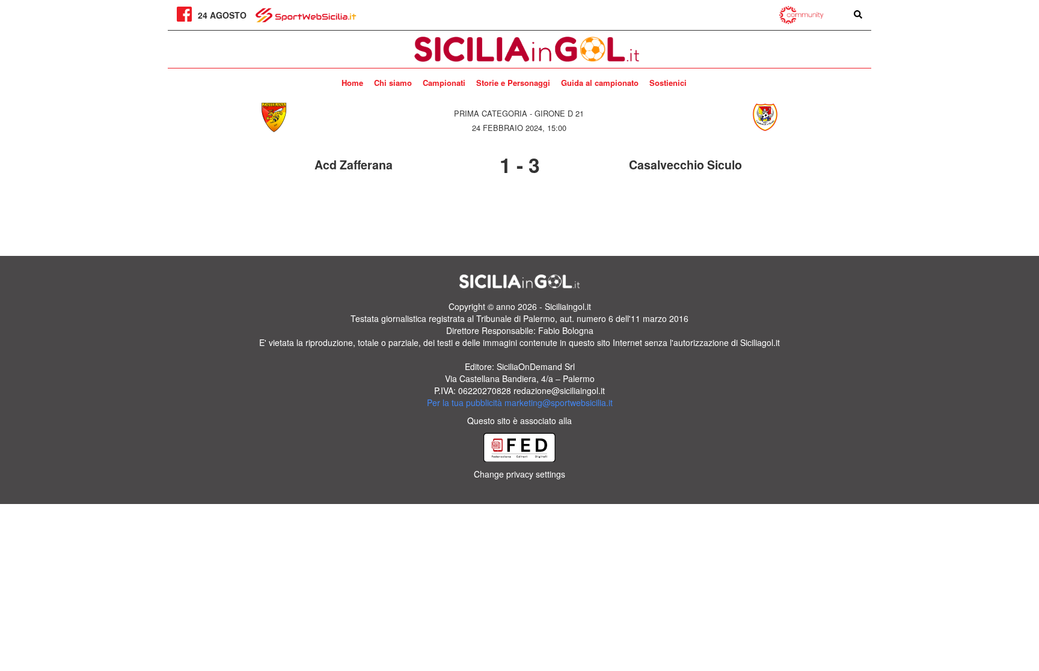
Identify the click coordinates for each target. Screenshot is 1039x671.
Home (352, 82)
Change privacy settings (519, 474)
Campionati (444, 82)
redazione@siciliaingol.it (559, 390)
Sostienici (668, 82)
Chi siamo (393, 82)
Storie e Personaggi (513, 82)
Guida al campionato (600, 82)
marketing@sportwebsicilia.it (558, 402)
